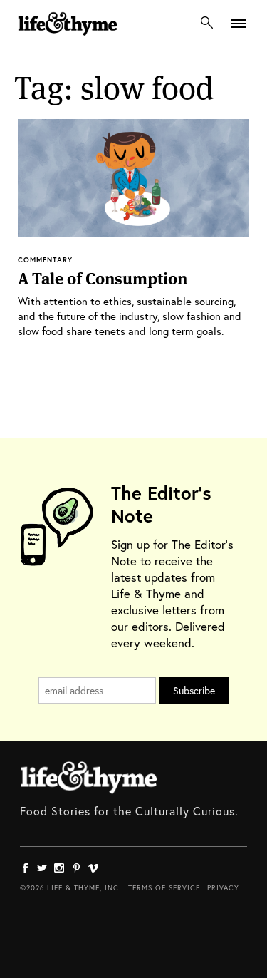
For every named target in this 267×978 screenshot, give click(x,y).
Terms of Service (164, 887)
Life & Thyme (88, 778)
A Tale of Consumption (102, 278)
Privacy (223, 887)
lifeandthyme (67, 39)
